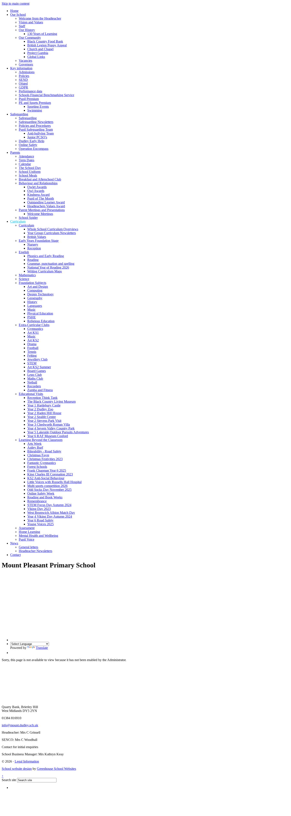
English (24, 252)
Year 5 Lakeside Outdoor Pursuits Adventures (58, 432)
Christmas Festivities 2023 (45, 459)
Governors (26, 64)
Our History (27, 30)
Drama (31, 344)
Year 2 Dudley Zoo (40, 409)
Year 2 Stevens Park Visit (44, 420)
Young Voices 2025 (40, 524)
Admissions (27, 72)
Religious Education (41, 321)
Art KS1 (33, 332)
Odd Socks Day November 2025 (49, 489)
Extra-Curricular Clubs (34, 325)
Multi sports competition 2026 (47, 486)
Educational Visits (31, 394)
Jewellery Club (37, 359)
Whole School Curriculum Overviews (52, 229)
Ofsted (23, 83)
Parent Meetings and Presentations (42, 210)
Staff (22, 26)
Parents (15, 152)
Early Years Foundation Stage (39, 240)
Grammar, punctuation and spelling (50, 263)
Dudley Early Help (31, 141)
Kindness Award (38, 194)
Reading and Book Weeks (44, 497)
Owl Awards (35, 191)
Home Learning (29, 532)
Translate (42, 648)
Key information (21, 68)
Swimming (34, 110)
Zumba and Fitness (40, 390)
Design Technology (40, 294)
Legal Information (27, 761)
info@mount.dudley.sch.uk (20, 725)
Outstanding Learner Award (46, 202)
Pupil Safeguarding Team (36, 129)
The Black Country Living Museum (51, 401)
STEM (31, 363)
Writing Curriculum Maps (44, 271)
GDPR (23, 87)
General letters (28, 547)
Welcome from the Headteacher (40, 18)
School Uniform (29, 171)
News (14, 543)
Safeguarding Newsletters (36, 122)
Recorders (34, 386)
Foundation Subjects (32, 283)
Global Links (36, 57)
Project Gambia (37, 53)
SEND (23, 80)
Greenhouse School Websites (56, 768)
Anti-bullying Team (40, 133)
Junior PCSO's (37, 137)
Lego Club (34, 375)
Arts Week (34, 443)
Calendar (25, 164)
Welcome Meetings (40, 214)
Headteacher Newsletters (35, 551)
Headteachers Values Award (46, 206)
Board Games (36, 371)
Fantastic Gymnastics (41, 463)
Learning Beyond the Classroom (40, 440)
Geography (34, 298)
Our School (18, 14)
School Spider (28, 217)
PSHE (31, 317)
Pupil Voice (26, 539)
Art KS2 (33, 340)
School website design (17, 768)
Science (24, 279)
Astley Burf (35, 447)
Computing (34, 290)
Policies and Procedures (35, 125)
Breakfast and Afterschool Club (40, 179)
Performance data (30, 91)
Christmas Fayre (38, 455)
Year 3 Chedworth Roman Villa (48, 424)
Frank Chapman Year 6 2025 (46, 470)
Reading (33, 260)
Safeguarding (19, 114)
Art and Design (37, 286)
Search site (9, 780)
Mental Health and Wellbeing (38, 535)
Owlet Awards (37, 187)
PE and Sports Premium (35, 103)
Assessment (27, 528)
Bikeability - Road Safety (44, 451)
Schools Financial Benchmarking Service (46, 95)
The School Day (30, 168)
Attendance (26, 156)
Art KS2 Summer (39, 367)
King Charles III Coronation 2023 (50, 474)
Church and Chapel (40, 49)
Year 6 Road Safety (40, 520)
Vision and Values (31, 22)
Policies (24, 76)
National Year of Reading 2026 (48, 267)
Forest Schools (37, 466)
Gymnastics (35, 329)
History (32, 302)
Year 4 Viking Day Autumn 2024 (49, 516)
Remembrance (37, 501)
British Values (36, 237)
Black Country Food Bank (45, 41)
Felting (32, 355)
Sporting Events (38, 106)
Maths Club (35, 378)
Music (31, 309)
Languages (34, 306)
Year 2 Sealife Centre (41, 417)
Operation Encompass (33, 148)
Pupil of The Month (40, 198)
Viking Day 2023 (39, 509)
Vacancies (25, 60)
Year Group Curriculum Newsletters (51, 233)
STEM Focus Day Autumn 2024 (49, 505)
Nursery (32, 244)
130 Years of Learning (42, 34)
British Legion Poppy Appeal (47, 45)
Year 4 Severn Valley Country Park (51, 428)
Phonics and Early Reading (45, 256)
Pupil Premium (29, 99)
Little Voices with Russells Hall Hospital (54, 482)
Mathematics (27, 275)
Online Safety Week (40, 493)
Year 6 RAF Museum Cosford (47, 436)
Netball (32, 382)
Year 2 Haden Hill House (44, 413)
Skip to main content (15, 3)
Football (32, 348)
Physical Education (40, 313)
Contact (15, 555)
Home (14, 11)
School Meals (28, 175)
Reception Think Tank (42, 397)
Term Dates (26, 160)
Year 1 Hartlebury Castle (44, 405)
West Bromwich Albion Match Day (51, 512)
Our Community (30, 37)
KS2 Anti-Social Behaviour (45, 478)
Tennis (31, 352)
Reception (34, 248)
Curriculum (18, 221)
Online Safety (28, 145)
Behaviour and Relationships (38, 183)
